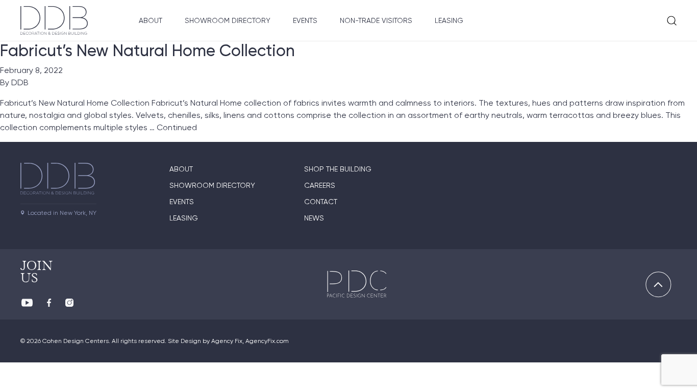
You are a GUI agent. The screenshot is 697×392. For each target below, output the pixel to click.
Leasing (449, 20)
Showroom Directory (227, 20)
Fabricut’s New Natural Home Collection (147, 50)
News (314, 218)
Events (305, 20)
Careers (319, 185)
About (150, 20)
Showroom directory (212, 185)
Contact (320, 202)
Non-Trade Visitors (376, 20)
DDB (20, 82)
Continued (177, 127)
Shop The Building (337, 169)
